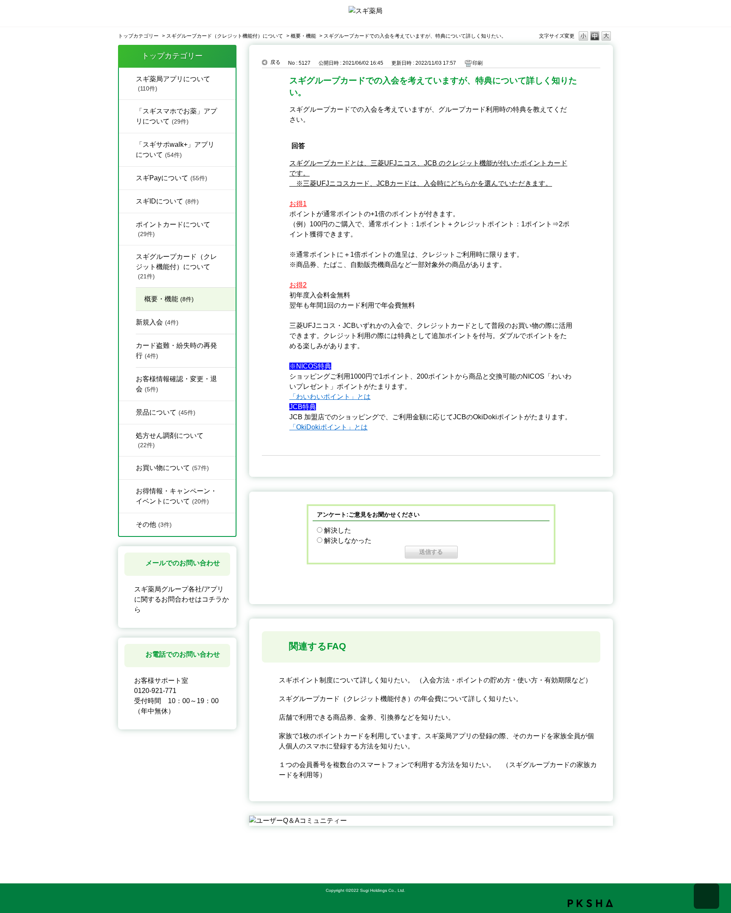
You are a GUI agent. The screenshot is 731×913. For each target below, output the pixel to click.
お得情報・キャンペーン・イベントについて (176, 496)
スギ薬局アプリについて (173, 83)
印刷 (478, 63)
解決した (337, 530)
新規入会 (157, 322)
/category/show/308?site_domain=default (127, 177)
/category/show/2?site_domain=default (127, 467)
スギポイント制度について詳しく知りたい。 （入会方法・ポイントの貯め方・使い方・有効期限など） (435, 680)
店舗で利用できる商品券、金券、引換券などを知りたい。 (367, 717)
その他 (154, 524)
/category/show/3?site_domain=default (127, 490)
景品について (165, 412)
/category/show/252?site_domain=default (127, 200)
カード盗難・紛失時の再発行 (176, 350)
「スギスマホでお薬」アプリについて (176, 116)
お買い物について (172, 467)
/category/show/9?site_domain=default (127, 524)
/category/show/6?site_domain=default (127, 224)
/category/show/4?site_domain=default (127, 78)
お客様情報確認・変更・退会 (176, 384)
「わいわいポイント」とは (330, 396)
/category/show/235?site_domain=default (127, 110)
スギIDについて (167, 201)
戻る (275, 62)
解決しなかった (347, 540)
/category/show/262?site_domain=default (127, 144)
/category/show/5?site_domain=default (127, 256)
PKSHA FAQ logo (590, 903)
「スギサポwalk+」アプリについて (175, 149)
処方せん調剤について (169, 440)
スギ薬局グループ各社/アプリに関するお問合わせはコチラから (181, 599)
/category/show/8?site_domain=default (127, 435)
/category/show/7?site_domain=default (127, 411)
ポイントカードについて (173, 229)
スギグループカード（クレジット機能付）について (224, 36)
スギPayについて (171, 178)
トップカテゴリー (138, 36)
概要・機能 (303, 36)
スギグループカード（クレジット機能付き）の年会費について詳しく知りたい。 (400, 698)
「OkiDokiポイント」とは (328, 427)
